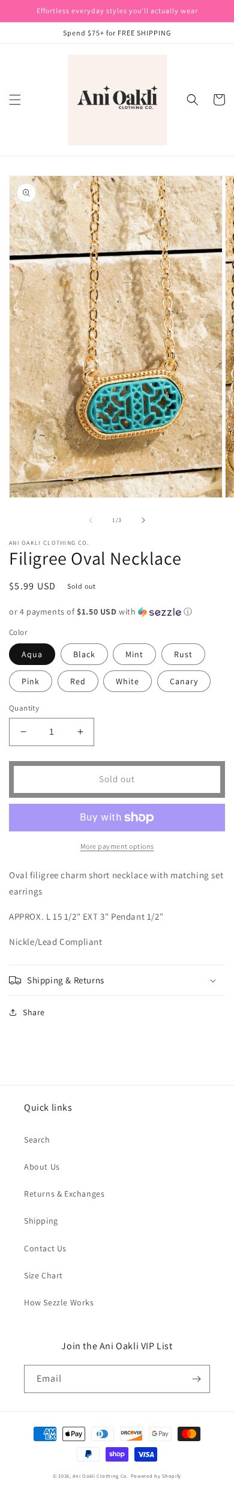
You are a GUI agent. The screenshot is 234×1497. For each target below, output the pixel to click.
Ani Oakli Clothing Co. (101, 1475)
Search (37, 1139)
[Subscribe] (196, 1379)
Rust (183, 654)
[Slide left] (90, 520)
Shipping (41, 1220)
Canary (184, 681)
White (127, 681)
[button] (15, 100)
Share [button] (34, 1012)
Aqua (32, 654)
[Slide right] (143, 520)
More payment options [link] (117, 846)
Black (84, 654)
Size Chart (43, 1275)
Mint (134, 654)
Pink (31, 681)
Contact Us (45, 1248)
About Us (42, 1166)
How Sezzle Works (59, 1302)
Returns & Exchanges (64, 1193)
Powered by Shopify (156, 1475)
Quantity (24, 708)
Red (78, 681)
